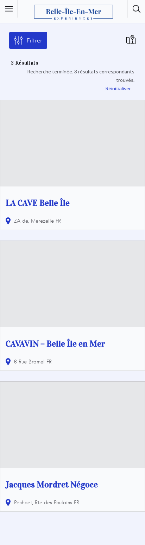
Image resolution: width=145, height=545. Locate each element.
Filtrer (34, 40)
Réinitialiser (118, 88)
